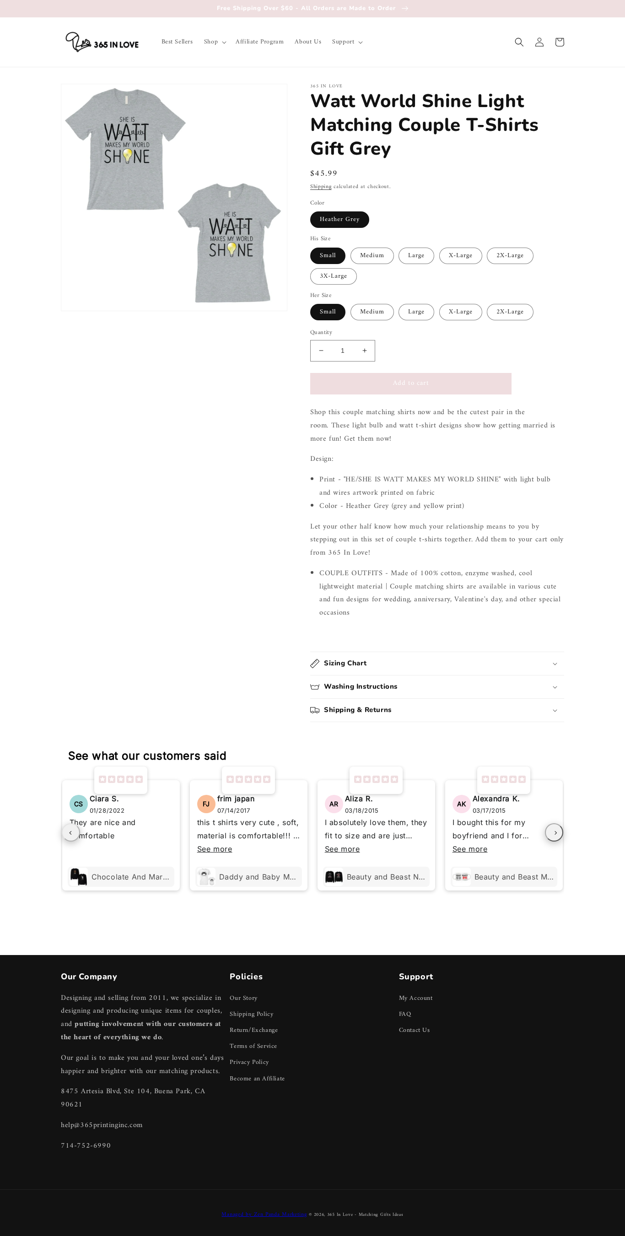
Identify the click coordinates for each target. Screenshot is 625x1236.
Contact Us (414, 1030)
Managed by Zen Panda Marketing (264, 1215)
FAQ (405, 1014)
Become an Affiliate (257, 1079)
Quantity (321, 332)
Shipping (321, 187)
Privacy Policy (249, 1062)
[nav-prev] (71, 832)
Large (416, 255)
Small (328, 255)
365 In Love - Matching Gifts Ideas (365, 1215)
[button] (214, 42)
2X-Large (510, 255)
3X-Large (333, 276)
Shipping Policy (251, 1014)
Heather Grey (340, 219)
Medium (372, 255)
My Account (416, 998)
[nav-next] (554, 832)
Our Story (243, 998)
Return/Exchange (254, 1030)
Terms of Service (253, 1046)
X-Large (461, 255)
